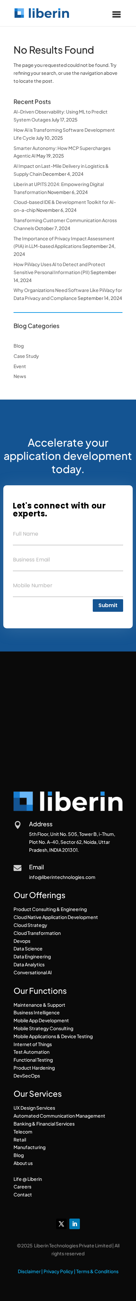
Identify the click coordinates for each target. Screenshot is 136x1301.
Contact (23, 1194)
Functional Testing (33, 1060)
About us (23, 1163)
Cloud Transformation (37, 933)
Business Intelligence (37, 1012)
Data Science (28, 948)
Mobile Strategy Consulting (43, 1028)
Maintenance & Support (39, 1005)
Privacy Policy (58, 1271)
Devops (22, 941)
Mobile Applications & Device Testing (53, 1036)
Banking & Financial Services (44, 1124)
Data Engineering (32, 956)
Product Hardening (34, 1068)
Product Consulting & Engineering (50, 909)
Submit (108, 605)
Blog (19, 346)
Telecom (23, 1131)
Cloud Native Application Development (56, 917)
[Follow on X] (61, 1224)
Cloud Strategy (30, 925)
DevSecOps (27, 1076)
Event (20, 366)
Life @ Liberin (28, 1179)
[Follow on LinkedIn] (74, 1224)
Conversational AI (33, 972)
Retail (20, 1139)
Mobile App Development (41, 1020)
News (20, 376)
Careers (22, 1186)
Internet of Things (33, 1044)
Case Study (26, 356)
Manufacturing (30, 1147)
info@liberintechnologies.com (62, 877)
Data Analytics (29, 964)
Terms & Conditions (97, 1271)
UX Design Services (34, 1108)
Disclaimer (29, 1271)
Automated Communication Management (59, 1116)
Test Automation (32, 1052)
